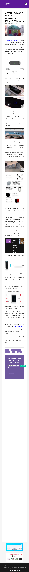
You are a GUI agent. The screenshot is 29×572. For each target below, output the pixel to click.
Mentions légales (7, 567)
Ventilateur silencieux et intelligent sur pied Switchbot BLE (14, 519)
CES (20, 23)
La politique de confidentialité (19, 567)
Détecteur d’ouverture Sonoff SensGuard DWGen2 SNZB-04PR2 (14, 480)
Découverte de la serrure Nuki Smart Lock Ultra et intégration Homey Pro (14, 401)
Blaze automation (16, 350)
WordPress (24, 565)
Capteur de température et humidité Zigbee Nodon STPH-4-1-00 (14, 440)
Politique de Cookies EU (14, 569)
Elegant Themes (11, 565)
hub (13, 352)
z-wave (19, 352)
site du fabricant (19, 326)
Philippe (9, 23)
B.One (7, 350)
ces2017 (7, 352)
